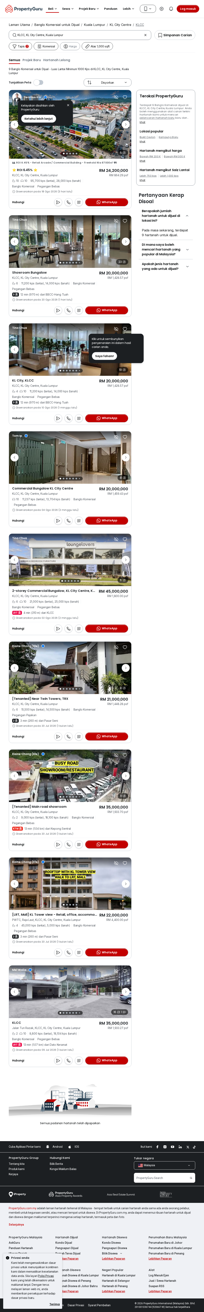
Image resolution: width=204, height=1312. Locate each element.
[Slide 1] (64, 153)
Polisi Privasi (46, 1276)
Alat (152, 1270)
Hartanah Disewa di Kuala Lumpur (77, 1275)
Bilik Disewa (110, 1253)
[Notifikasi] (171, 9)
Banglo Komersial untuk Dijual (56, 25)
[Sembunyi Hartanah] (116, 97)
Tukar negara (144, 1158)
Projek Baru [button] (87, 9)
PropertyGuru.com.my (22, 1208)
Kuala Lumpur (94, 25)
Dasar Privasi (76, 1305)
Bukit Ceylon (147, 137)
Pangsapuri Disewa (114, 1248)
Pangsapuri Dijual (66, 1248)
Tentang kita (17, 1163)
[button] (14, 60)
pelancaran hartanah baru (157, 117)
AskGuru (14, 1242)
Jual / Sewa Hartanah (162, 1280)
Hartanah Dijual (66, 1237)
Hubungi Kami (60, 1158)
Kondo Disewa (111, 1242)
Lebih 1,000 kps (169, 175)
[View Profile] (29, 97)
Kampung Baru (168, 137)
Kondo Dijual (63, 1242)
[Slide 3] (70, 153)
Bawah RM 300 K (174, 156)
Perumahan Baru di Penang (166, 1253)
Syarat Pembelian (99, 1305)
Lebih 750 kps (148, 175)
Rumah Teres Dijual (67, 1253)
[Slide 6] (76, 262)
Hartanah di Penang (115, 1286)
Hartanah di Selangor (116, 1280)
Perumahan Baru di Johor (165, 1242)
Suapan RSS (156, 1286)
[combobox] (80, 35)
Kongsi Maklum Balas (63, 1169)
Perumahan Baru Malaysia (168, 1237)
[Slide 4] (73, 153)
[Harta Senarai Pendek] (125, 97)
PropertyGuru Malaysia (25, 1237)
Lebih (127, 9)
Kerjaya (13, 1174)
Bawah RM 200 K (150, 156)
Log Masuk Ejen (159, 1275)
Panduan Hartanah (21, 1248)
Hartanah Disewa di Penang (73, 1280)
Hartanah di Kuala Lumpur (119, 1275)
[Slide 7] (79, 262)
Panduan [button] (110, 9)
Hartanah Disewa (114, 1237)
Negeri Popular (113, 1270)
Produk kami (17, 1169)
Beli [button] (50, 9)
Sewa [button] (66, 9)
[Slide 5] (76, 153)
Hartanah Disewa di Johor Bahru (76, 1286)
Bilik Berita (56, 1163)
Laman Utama (19, 25)
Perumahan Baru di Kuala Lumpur (170, 1248)
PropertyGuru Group (24, 1158)
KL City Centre (120, 25)
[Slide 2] (67, 153)
